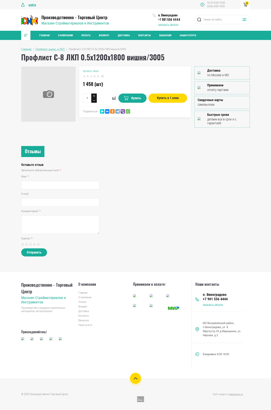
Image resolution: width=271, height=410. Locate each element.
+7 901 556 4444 (169, 19)
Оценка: (26, 238)
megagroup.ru (236, 394)
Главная (44, 35)
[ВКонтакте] (107, 111)
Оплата (86, 35)
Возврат (104, 35)
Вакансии (165, 35)
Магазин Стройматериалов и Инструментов (75, 23)
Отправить (34, 252)
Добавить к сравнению (113, 98)
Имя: (25, 176)
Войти (32, 5)
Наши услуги (188, 35)
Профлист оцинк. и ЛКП (50, 49)
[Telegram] (117, 111)
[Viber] (123, 111)
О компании (65, 35)
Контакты (144, 35)
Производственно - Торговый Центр (74, 17)
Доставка (124, 35)
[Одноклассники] (112, 111)
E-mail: (25, 194)
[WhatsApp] (128, 111)
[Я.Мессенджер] (102, 111)
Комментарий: (31, 211)
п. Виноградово (168, 15)
